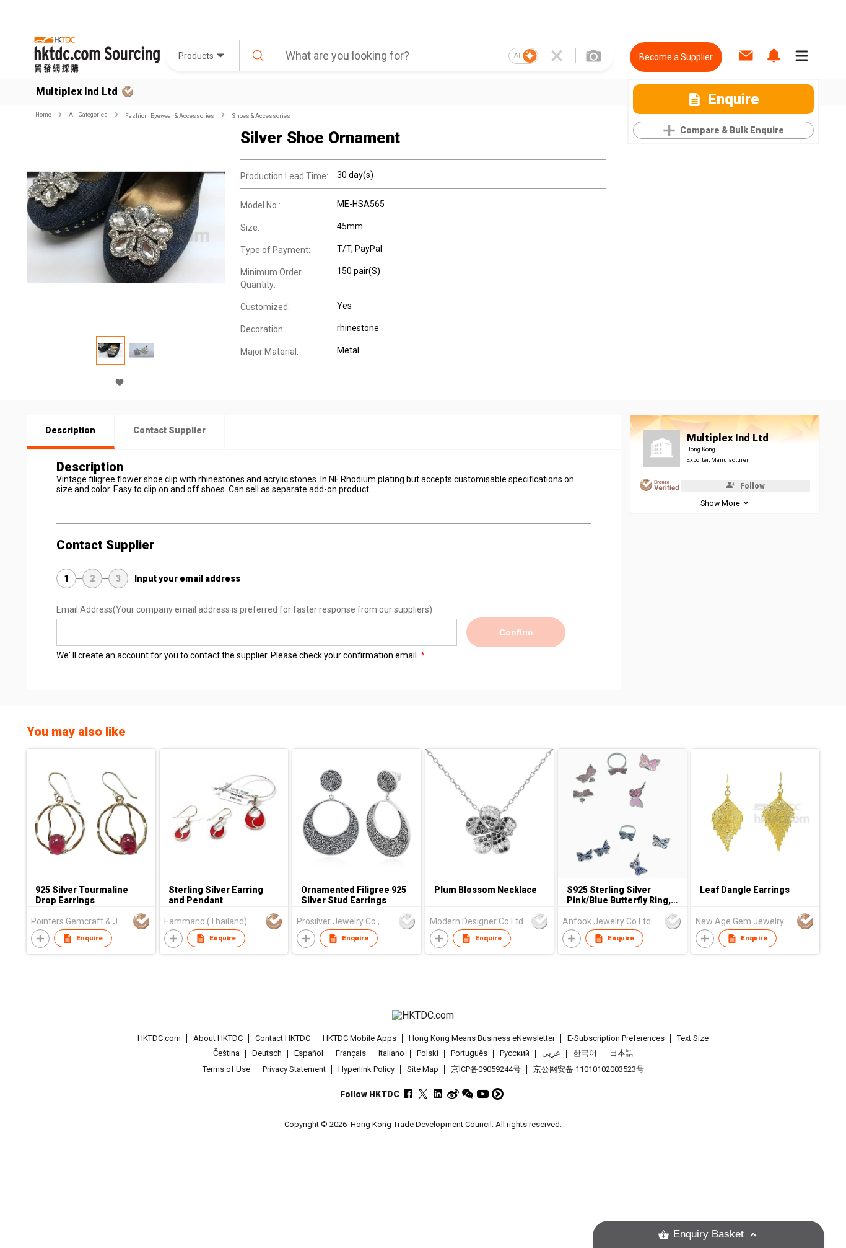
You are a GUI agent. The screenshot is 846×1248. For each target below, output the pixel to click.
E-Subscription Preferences (616, 1038)
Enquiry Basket (708, 1234)
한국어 (585, 1053)
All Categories (88, 114)
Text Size (693, 1038)
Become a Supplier (676, 57)
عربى (551, 1053)
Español (308, 1053)
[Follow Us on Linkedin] (438, 1094)
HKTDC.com (159, 1038)
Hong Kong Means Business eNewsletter (482, 1038)
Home (43, 114)
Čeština (226, 1053)
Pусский (515, 1053)
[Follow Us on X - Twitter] (423, 1094)
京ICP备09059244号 (486, 1069)
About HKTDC (218, 1038)
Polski (427, 1053)
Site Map (422, 1069)
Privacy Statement (294, 1069)
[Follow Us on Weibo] (453, 1094)
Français (351, 1053)
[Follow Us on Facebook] (408, 1094)
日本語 (621, 1053)
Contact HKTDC (282, 1038)
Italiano (391, 1053)
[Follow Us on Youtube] (483, 1094)
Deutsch (267, 1053)
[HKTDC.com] (423, 1015)
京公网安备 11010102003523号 (588, 1069)
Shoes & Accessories (261, 115)
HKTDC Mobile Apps (359, 1038)
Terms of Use (226, 1069)
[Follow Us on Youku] (498, 1094)
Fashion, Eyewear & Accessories (169, 115)
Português (469, 1053)
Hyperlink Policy (366, 1069)
